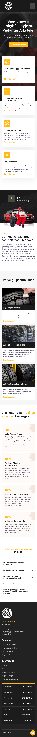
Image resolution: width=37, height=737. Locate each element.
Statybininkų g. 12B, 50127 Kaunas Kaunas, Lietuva (13, 633)
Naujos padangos (7, 676)
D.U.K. (4, 669)
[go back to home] (11, 613)
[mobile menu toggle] (32, 6)
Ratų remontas (6, 655)
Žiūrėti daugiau (9, 79)
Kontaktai (5, 665)
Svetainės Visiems (14, 733)
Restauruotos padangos (10, 679)
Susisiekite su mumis (18, 44)
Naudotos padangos (8, 672)
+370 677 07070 (7, 624)
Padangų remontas (8, 651)
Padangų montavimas (9, 644)
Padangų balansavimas (9, 648)
